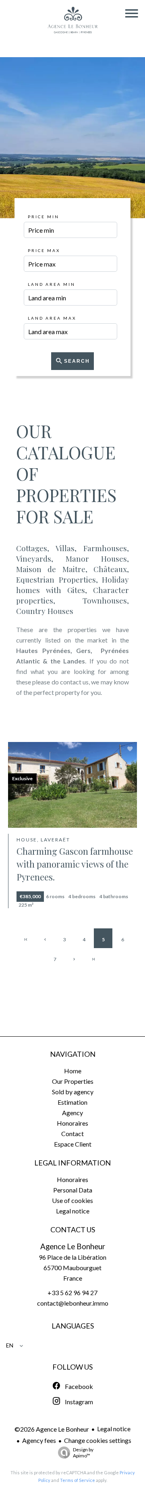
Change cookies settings (97, 1440)
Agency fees (39, 1440)
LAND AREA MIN (51, 284)
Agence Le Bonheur (72, 1246)
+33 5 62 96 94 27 (72, 1292)
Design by (83, 1453)
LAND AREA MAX (52, 318)
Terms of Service (77, 1480)
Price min (43, 216)
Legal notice (113, 1428)
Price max (44, 250)
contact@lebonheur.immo (72, 1303)
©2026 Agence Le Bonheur (51, 1429)
